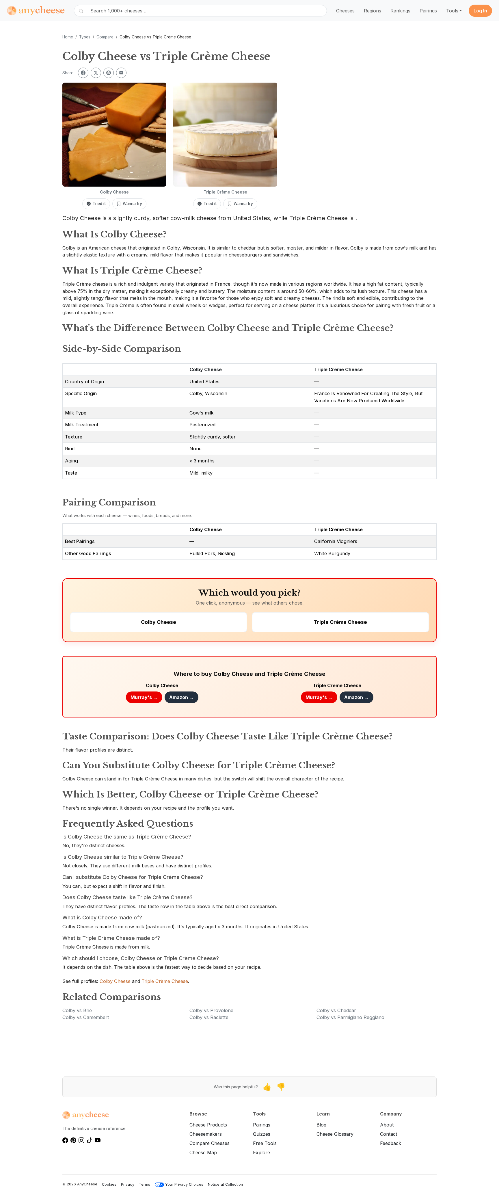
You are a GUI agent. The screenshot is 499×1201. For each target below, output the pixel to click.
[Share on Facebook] (83, 73)
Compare (104, 37)
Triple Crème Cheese (338, 369)
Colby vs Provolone (211, 1010)
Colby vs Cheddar (336, 1010)
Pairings (428, 11)
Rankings (400, 11)
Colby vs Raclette (208, 1017)
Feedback (390, 1143)
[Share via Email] (121, 73)
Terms (144, 1184)
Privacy (127, 1184)
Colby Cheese (205, 369)
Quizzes (261, 1134)
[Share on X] (96, 73)
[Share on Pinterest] (108, 73)
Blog (321, 1125)
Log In (480, 11)
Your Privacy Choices (184, 1184)
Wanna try (132, 203)
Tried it (99, 203)
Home (67, 37)
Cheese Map (203, 1152)
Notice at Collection (225, 1184)
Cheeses (345, 11)
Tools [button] (452, 11)
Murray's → (144, 697)
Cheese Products (208, 1125)
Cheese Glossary (334, 1134)
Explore (261, 1152)
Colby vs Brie (77, 1010)
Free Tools (265, 1143)
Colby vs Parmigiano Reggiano (350, 1017)
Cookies (109, 1184)
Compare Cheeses (209, 1143)
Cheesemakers (205, 1134)
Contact (388, 1134)
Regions (372, 11)
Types (84, 37)
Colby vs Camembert (85, 1017)
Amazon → (181, 697)
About (387, 1125)
